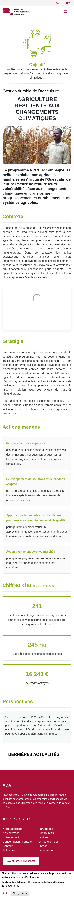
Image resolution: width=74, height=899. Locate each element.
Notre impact (11, 837)
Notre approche (12, 828)
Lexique (43, 837)
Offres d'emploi (48, 841)
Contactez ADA (20, 861)
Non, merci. (20, 893)
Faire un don (46, 850)
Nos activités (11, 833)
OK (5, 893)
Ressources (46, 833)
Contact (8, 845)
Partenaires (45, 828)
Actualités (9, 850)
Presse (42, 845)
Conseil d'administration (18, 841)
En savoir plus (10, 885)
